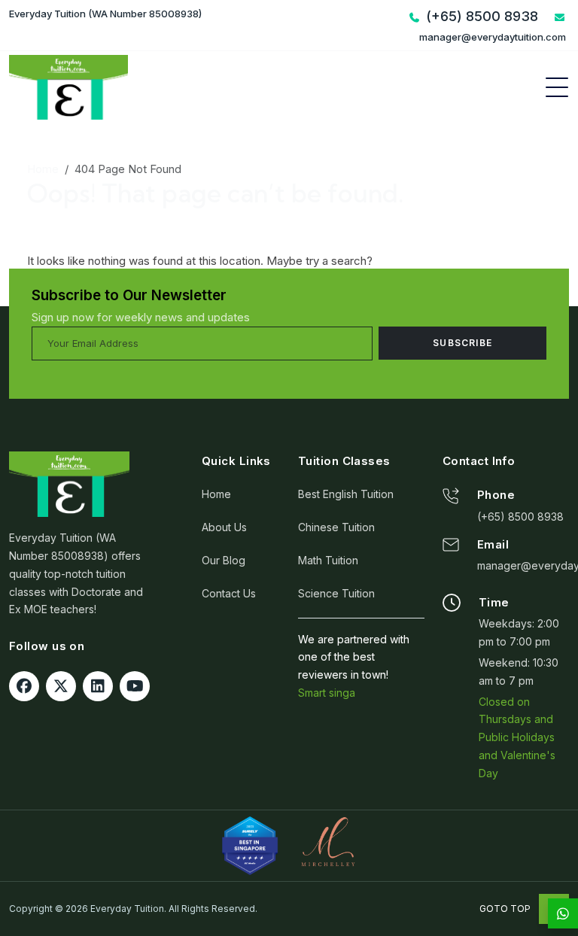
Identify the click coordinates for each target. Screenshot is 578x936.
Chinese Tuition (336, 527)
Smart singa (326, 692)
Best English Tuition (346, 494)
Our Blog (223, 560)
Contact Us (229, 593)
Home (43, 169)
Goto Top (506, 908)
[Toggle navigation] (557, 87)
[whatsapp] (563, 913)
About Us (224, 527)
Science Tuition (336, 593)
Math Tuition (328, 560)
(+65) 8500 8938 (520, 516)
